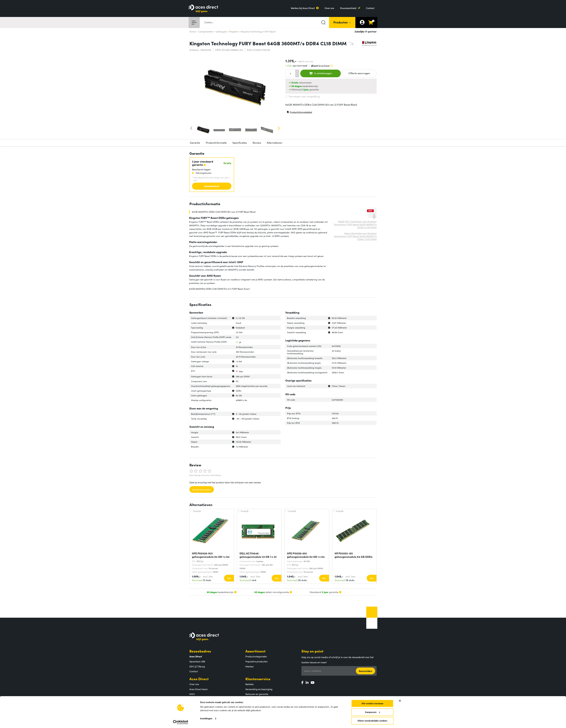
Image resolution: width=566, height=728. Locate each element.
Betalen (249, 684)
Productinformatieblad (299, 113)
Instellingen (206, 718)
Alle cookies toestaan (372, 703)
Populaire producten (256, 661)
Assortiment (255, 651)
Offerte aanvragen (359, 73)
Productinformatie (216, 142)
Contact (370, 8)
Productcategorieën (256, 656)
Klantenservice (257, 678)
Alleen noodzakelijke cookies (372, 720)
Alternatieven (274, 142)
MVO (192, 694)
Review (257, 142)
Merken (249, 666)
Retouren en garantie (256, 694)
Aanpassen (370, 712)
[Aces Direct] (203, 8)
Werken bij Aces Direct (303, 8)
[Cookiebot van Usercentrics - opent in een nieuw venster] (181, 722)
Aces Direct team (198, 689)
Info (229, 578)
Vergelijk (197, 510)
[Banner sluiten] (400, 701)
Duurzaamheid (348, 8)
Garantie (195, 142)
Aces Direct (199, 678)
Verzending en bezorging (258, 689)
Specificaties (239, 142)
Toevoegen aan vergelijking (304, 96)
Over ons (329, 8)
